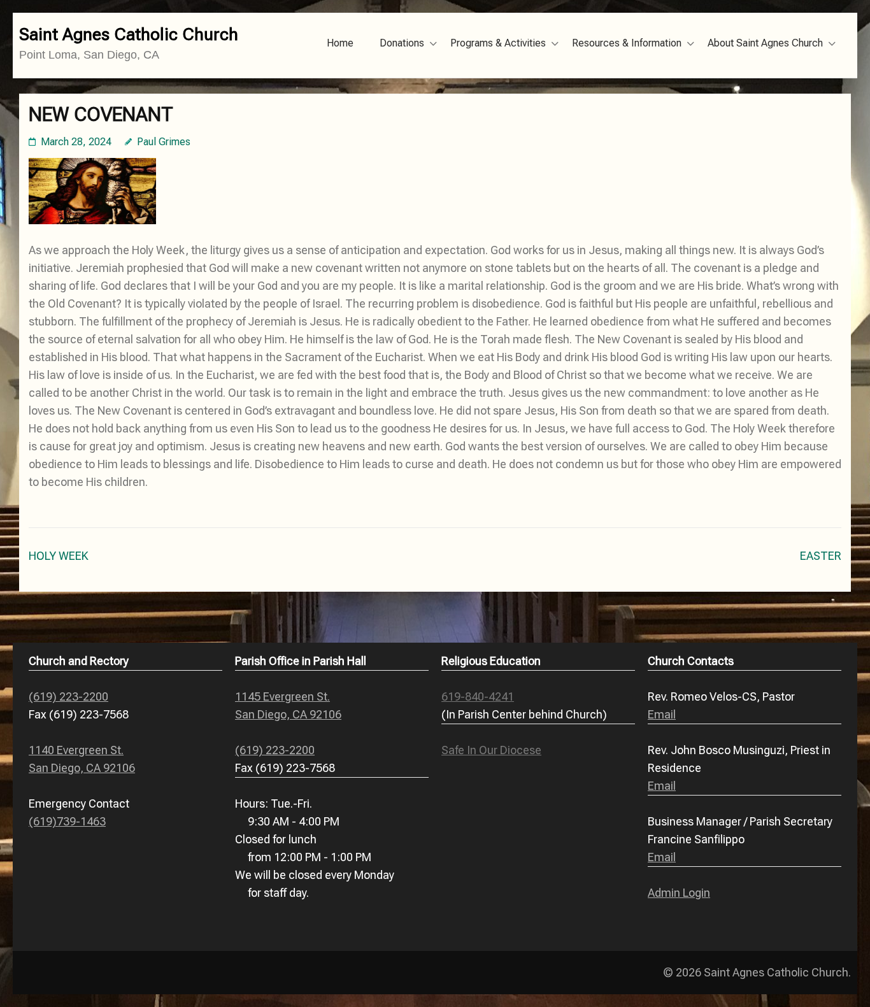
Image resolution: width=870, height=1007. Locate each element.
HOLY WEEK (59, 555)
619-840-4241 (477, 696)
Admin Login (679, 892)
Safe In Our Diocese (491, 750)
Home (340, 43)
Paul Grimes (163, 142)
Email (662, 714)
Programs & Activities (498, 43)
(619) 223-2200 (68, 696)
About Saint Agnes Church (765, 43)
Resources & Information (626, 43)
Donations (402, 43)
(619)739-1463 (67, 821)
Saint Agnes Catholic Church (128, 34)
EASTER (820, 555)
